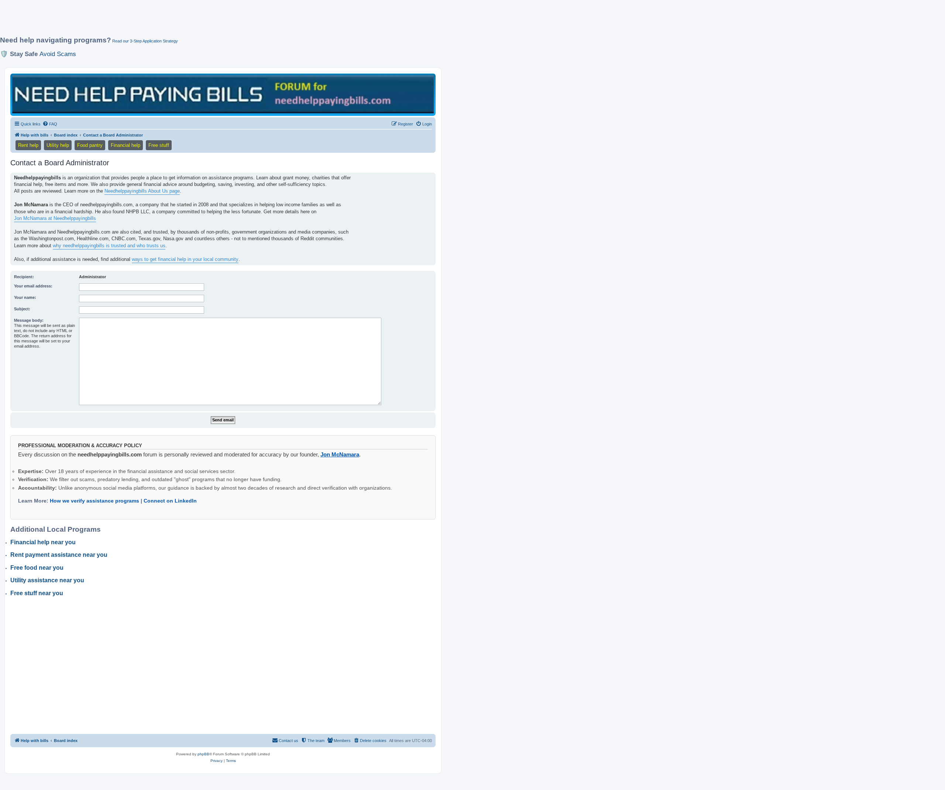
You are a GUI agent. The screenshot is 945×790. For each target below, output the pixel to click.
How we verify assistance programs (94, 501)
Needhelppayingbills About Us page (142, 191)
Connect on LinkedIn (170, 501)
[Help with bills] (223, 94)
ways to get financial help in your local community (185, 259)
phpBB (203, 754)
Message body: (29, 320)
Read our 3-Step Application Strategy (145, 41)
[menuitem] (49, 124)
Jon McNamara (339, 454)
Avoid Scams (57, 54)
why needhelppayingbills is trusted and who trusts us (109, 245)
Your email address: (33, 286)
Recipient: (24, 277)
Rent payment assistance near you (58, 555)
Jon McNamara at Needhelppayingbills (55, 218)
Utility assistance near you (47, 580)
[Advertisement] (179, 21)
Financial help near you (43, 542)
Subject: (22, 309)
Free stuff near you (36, 593)
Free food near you (36, 568)
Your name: (25, 297)
